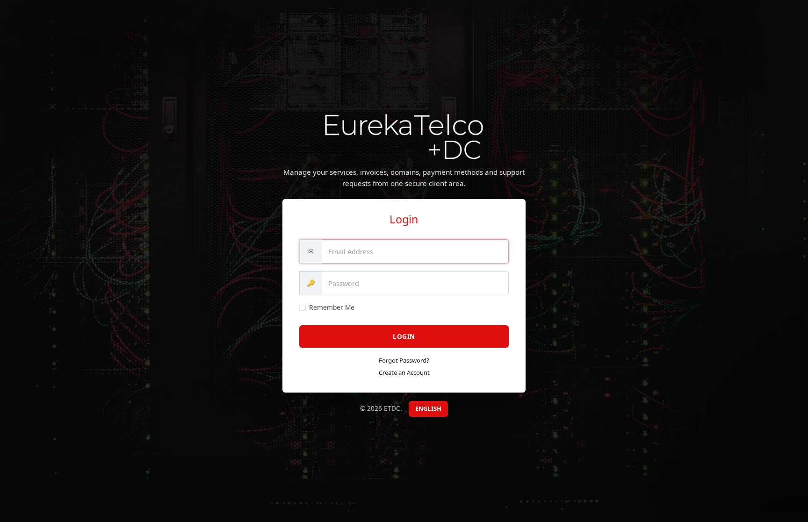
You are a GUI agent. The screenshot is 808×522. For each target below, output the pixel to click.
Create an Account (404, 372)
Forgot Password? (404, 360)
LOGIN (404, 336)
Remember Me (331, 307)
